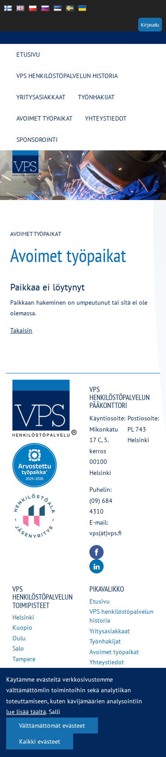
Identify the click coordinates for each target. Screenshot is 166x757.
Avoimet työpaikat (44, 118)
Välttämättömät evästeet (52, 726)
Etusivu (28, 55)
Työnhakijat (96, 97)
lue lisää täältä (26, 712)
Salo (18, 648)
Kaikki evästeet (39, 741)
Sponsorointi (37, 140)
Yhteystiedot (106, 118)
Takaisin (21, 330)
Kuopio (22, 627)
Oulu (19, 638)
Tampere (23, 659)
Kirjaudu (150, 24)
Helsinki (23, 617)
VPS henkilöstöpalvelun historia (67, 76)
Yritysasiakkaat (41, 97)
